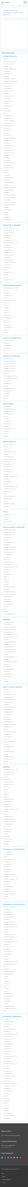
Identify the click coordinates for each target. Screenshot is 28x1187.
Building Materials (9, 912)
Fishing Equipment (9, 824)
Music (6, 297)
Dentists (7, 454)
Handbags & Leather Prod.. (11, 809)
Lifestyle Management (9, 300)
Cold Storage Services (9, 150)
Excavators (7, 988)
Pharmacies (8, 446)
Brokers (6, 373)
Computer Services (9, 232)
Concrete (6, 983)
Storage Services (8, 101)
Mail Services (8, 267)
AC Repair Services (9, 83)
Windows (7, 959)
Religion (6, 729)
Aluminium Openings (9, 964)
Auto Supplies (7, 199)
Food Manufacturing (9, 409)
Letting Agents (8, 676)
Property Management (9, 651)
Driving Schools (8, 1091)
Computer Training (9, 260)
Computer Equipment (10, 255)
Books (6, 791)
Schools (7, 689)
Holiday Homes (8, 869)
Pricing (3, 1176)
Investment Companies (10, 368)
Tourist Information (9, 859)
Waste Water (7, 128)
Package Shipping (8, 1044)
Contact (3, 1182)
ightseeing (7, 884)
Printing (7, 76)
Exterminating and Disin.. (10, 503)
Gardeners (7, 931)
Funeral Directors (8, 736)
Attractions (7, 866)
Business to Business (10, 68)
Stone (6, 609)
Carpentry (7, 557)
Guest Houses (8, 881)
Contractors (7, 207)
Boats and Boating (9, 1073)
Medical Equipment (10, 451)
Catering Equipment (9, 428)
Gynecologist (7, 481)
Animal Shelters (8, 160)
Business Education (9, 697)
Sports (6, 290)
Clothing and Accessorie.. (10, 197)
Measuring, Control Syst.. (10, 567)
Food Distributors (9, 414)
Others (7, 59)
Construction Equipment (10, 936)
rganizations (7, 506)
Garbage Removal (8, 148)
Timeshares (7, 185)
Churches (6, 754)
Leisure (6, 310)
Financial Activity (9, 358)
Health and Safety (9, 86)
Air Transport (8, 1058)
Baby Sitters (7, 143)
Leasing (6, 386)
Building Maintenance (9, 182)
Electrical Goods (8, 782)
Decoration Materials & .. (10, 924)
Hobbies (6, 312)
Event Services (8, 340)
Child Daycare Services (10, 731)
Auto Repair (7, 180)
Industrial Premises (9, 562)
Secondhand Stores (9, 816)
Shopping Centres (9, 772)
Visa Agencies (8, 861)
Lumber (6, 1003)
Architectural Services (9, 917)
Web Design (7, 235)
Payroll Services (8, 383)
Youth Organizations (9, 746)
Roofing (6, 929)
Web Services (8, 237)
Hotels (6, 857)
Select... (6, 113)
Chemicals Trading (9, 549)
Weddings (7, 343)
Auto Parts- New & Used (10, 1086)
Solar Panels (7, 574)
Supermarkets (8, 421)
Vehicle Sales (8, 1036)
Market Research (8, 106)
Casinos (6, 302)
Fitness (7, 449)
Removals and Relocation (10, 187)
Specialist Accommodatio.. (10, 879)
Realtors (6, 654)
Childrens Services (9, 726)
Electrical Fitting (8, 596)
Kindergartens (8, 734)
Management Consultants (10, 81)
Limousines (7, 1053)
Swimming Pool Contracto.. (10, 195)
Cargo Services (8, 1039)
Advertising (8, 73)
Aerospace (7, 589)
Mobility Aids (8, 491)
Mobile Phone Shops (9, 799)
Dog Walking (7, 157)
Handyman (7, 944)
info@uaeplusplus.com (6, 1147)
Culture (6, 322)
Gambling (7, 307)
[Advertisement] (14, 34)
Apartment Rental (8, 646)
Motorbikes (7, 1046)
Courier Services (8, 1071)
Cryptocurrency (8, 265)
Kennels (6, 172)
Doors (6, 966)
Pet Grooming (8, 110)
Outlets (6, 786)
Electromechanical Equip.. (10, 927)
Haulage (6, 1110)
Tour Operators (8, 854)
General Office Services (10, 78)
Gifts (6, 777)
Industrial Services (9, 534)
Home (3, 1173)
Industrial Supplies (9, 532)
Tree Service (7, 135)
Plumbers (7, 956)
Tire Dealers (7, 192)
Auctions (6, 681)
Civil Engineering (8, 554)
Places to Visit (8, 864)
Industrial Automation (10, 547)
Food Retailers (8, 411)
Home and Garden (9, 774)
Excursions (7, 889)
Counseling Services (9, 712)
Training (7, 93)
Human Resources (9, 96)
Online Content (8, 247)
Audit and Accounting (9, 167)
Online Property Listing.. (10, 656)
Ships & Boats (8, 1061)
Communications (9, 252)
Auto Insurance (8, 1118)
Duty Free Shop (8, 829)
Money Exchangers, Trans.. (11, 376)
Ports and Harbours (9, 1113)
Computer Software (9, 177)
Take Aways (7, 426)
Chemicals (7, 969)
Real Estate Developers (10, 629)
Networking (7, 245)
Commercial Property (9, 649)
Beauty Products (8, 456)
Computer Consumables (10, 262)
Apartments (7, 876)
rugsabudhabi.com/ (8, 12)
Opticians (7, 483)
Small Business (9, 63)
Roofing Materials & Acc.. (10, 941)
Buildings (7, 659)
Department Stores (9, 806)
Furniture (7, 108)
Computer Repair (9, 250)
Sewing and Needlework (10, 496)
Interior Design (8, 123)
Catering (6, 418)
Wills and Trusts (8, 521)
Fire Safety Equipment (9, 669)
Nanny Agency (8, 155)
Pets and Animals (8, 327)
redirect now (6, 14)
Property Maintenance (9, 190)
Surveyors (7, 946)
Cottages (6, 896)
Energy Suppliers (8, 564)
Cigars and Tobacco (9, 784)
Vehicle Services (8, 1024)
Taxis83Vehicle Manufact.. (10, 1083)
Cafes (6, 416)
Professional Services (10, 61)
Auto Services (8, 1048)
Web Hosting (8, 257)
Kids (6, 789)
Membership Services (9, 152)
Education (6, 170)
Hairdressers (8, 474)
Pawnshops (7, 395)
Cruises (6, 1105)
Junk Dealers (7, 130)
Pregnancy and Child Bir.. (10, 486)
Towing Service (8, 1051)
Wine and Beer (8, 423)
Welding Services (8, 951)
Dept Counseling (8, 390)
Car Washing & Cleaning (10, 1076)
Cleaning (7, 103)
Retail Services (8, 91)
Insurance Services (9, 363)
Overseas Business (9, 88)
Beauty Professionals (9, 459)
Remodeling (7, 949)
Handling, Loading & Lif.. (10, 1063)
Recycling (7, 133)
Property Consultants (9, 632)
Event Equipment (9, 345)
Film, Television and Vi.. (10, 288)
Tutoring (6, 704)
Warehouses (7, 671)
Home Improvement (9, 637)
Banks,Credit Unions (9, 371)
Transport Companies (10, 1021)
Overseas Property (9, 666)
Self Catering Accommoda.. (10, 894)
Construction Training (9, 971)
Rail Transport (7, 1100)
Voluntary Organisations (10, 741)
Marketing (7, 66)
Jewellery (6, 214)
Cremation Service (9, 140)
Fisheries (6, 584)
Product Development (10, 542)
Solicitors (7, 519)
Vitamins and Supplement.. (11, 476)
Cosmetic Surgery (9, 471)
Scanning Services (9, 272)
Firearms (6, 581)
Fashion (6, 305)
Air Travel (7, 1066)
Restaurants (7, 406)
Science (6, 576)
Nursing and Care (9, 469)
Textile (6, 796)
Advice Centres (8, 719)
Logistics (7, 1026)
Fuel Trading (7, 836)
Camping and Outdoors (10, 819)
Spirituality (7, 479)
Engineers (6, 212)
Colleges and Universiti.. (10, 204)
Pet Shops (7, 811)
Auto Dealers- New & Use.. (10, 202)
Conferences (7, 348)
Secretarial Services (9, 115)
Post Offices (7, 749)
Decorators (7, 919)
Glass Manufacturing (9, 974)
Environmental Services (10, 699)
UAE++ (19, 1169)
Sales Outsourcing (9, 125)
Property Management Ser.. (11, 634)
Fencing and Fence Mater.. (10, 961)
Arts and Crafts (8, 295)
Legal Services (8, 217)
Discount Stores (8, 209)
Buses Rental (8, 1031)
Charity (6, 744)
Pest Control (8, 98)
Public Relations (8, 118)
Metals (6, 978)
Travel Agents (8, 852)
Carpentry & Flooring (9, 922)
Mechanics (7, 1093)
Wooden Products (8, 954)
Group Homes (8, 714)
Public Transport (8, 702)
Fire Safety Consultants (10, 120)
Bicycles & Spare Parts (10, 1029)
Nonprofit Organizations (10, 724)
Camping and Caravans (10, 874)
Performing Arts (8, 317)
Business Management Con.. (10, 162)
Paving (6, 976)
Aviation (6, 1095)
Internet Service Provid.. (10, 242)
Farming (6, 572)
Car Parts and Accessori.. (10, 594)
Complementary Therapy (10, 488)
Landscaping (7, 175)
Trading (7, 71)
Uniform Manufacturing (10, 138)
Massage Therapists (9, 219)
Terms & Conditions (6, 1179)
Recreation (7, 871)
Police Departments (9, 759)
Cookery (6, 431)
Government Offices (9, 756)
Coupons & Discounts (9, 821)
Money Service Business (10, 366)
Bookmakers (7, 325)
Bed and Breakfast (9, 886)
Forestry (6, 991)
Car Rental (7, 1019)
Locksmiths (7, 981)
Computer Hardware (9, 240)
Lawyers (7, 516)
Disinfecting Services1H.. (10, 586)
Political (6, 761)
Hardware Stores (8, 801)
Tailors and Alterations (10, 145)
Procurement (7, 393)
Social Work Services (10, 694)
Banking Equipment (9, 388)
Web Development (8, 165)
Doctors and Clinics (10, 444)
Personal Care (8, 461)
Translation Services (9, 891)
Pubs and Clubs (8, 315)
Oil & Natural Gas (9, 552)
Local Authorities (8, 709)
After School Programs (9, 751)
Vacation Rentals (8, 674)
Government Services (9, 721)
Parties (6, 320)
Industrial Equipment (9, 529)
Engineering (8, 544)
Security (6, 606)
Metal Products (8, 537)
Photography (8, 293)
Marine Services (8, 1081)
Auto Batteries (8, 1078)
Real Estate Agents (9, 622)
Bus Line (6, 1108)
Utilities (6, 559)
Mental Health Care (9, 466)
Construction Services (10, 907)
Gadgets (6, 794)
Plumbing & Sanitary (9, 934)
